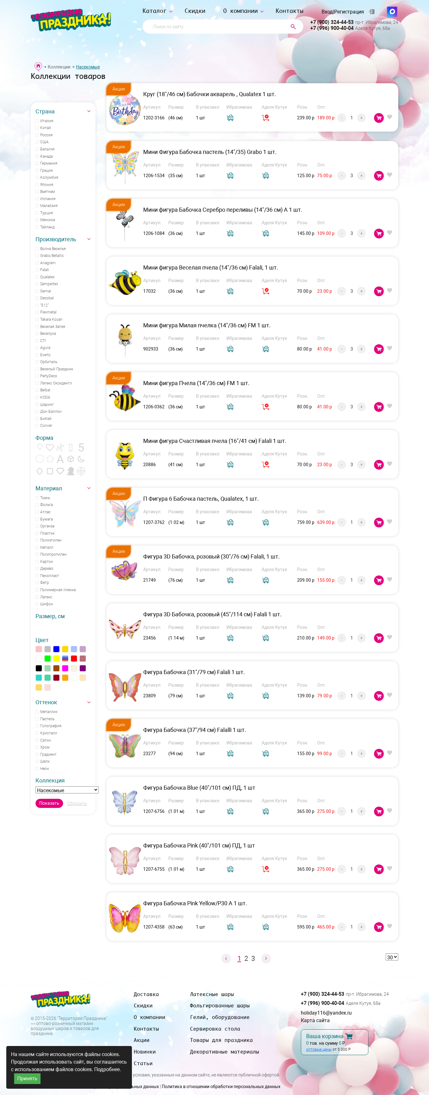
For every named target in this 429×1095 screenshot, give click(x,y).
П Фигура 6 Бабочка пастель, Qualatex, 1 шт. (201, 498)
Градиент (48, 754)
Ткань (45, 498)
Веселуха (48, 333)
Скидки (195, 11)
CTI (43, 341)
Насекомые (88, 67)
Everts (45, 355)
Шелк (45, 761)
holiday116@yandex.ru (326, 1013)
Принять (27, 1078)
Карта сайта (315, 1020)
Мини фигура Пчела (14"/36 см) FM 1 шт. (196, 383)
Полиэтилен (51, 540)
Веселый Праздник (56, 369)
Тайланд (47, 227)
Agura (45, 348)
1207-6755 (154, 869)
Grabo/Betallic (52, 256)
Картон (46, 562)
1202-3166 (154, 117)
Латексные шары (212, 994)
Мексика (47, 220)
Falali (44, 270)
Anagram (48, 263)
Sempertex (49, 284)
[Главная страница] (38, 67)
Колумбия (49, 177)
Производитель (55, 239)
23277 (149, 753)
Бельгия (47, 149)
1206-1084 (154, 233)
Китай (45, 128)
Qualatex (47, 277)
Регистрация (349, 11)
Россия (46, 135)
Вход (327, 11)
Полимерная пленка (58, 590)
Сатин (45, 740)
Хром (45, 747)
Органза (47, 526)
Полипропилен (53, 554)
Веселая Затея (52, 327)
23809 (149, 695)
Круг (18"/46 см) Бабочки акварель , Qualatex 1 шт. (209, 94)
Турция (46, 213)
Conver (46, 426)
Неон (44, 769)
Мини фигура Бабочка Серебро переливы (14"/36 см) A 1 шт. (222, 209)
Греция (46, 170)
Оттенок (46, 702)
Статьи (143, 1063)
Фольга (46, 505)
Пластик (47, 533)
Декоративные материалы (224, 1052)
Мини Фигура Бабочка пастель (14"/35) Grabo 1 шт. (210, 152)
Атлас (45, 512)
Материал (48, 488)
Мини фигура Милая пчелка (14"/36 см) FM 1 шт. (207, 325)
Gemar (45, 291)
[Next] (266, 958)
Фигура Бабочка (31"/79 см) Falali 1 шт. (194, 672)
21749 (149, 580)
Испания (48, 199)
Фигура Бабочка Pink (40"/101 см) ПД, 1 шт (199, 845)
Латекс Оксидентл (56, 383)
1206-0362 (154, 406)
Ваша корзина (325, 1036)
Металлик (48, 712)
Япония (46, 185)
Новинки (145, 1052)
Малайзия (49, 206)
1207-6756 (154, 811)
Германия (48, 163)
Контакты (289, 11)
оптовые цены (319, 1049)
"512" (44, 305)
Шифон (46, 604)
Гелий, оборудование (220, 1017)
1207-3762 (154, 522)
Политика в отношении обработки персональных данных (221, 1086)
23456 (149, 637)
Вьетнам (47, 191)
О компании (240, 11)
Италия (46, 121)
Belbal (45, 390)
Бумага (46, 519)
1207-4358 (154, 926)
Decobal (47, 298)
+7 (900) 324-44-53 (332, 22)
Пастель (47, 719)
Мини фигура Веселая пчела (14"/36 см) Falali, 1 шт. (210, 267)
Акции (141, 1040)
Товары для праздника (221, 1040)
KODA (45, 397)
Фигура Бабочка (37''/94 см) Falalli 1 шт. (194, 730)
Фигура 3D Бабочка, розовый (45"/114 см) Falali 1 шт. (212, 614)
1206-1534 (154, 175)
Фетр (44, 583)
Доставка (146, 994)
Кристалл (48, 733)
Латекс (46, 597)
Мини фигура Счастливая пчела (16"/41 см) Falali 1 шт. (214, 441)
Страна (45, 111)
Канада (46, 156)
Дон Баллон (51, 411)
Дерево (46, 568)
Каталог (155, 11)
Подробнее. (107, 1069)
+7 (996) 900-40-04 (332, 28)
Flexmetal (48, 312)
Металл (46, 547)
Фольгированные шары (220, 1005)
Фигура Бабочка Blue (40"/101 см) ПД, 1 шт (199, 787)
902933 (150, 348)
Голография (51, 726)
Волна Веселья (53, 249)
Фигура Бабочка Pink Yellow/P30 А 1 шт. (195, 903)
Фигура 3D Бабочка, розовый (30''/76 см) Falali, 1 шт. (211, 556)
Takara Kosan (51, 319)
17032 (149, 291)
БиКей (46, 419)
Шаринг (47, 404)
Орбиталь (48, 362)
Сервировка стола (215, 1029)
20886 (149, 464)
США (44, 142)
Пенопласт (49, 576)
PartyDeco (48, 376)
